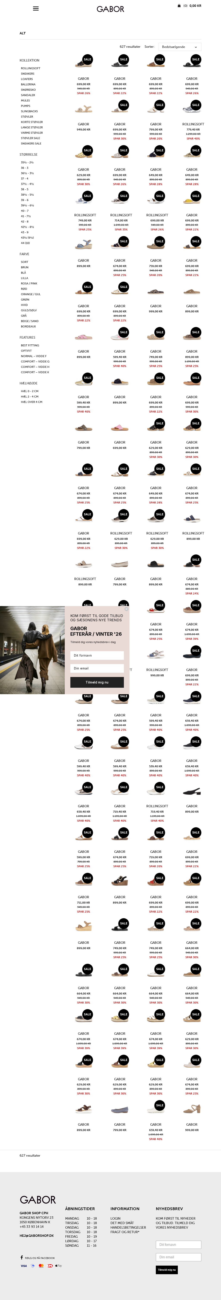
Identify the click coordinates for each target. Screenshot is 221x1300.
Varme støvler (32, 132)
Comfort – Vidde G (35, 361)
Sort (24, 262)
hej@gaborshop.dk (37, 1236)
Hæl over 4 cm (31, 402)
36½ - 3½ (27, 173)
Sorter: (150, 47)
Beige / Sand (30, 321)
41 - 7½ (26, 216)
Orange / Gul (31, 294)
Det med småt (122, 1223)
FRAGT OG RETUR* (124, 1232)
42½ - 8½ (27, 227)
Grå (24, 315)
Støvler (27, 116)
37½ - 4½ (27, 184)
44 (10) (25, 243)
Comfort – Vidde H (35, 366)
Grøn (25, 299)
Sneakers (27, 73)
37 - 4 (24, 178)
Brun (24, 267)
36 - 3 (24, 167)
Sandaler (28, 95)
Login (115, 1218)
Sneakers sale (31, 143)
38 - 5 (24, 189)
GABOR (83, 79)
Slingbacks (29, 111)
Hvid (24, 305)
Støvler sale (30, 138)
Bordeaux (28, 326)
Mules (25, 100)
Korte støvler (32, 122)
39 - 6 (24, 200)
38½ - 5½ (27, 194)
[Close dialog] (126, 609)
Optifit (26, 350)
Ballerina (28, 84)
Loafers (27, 79)
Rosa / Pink (29, 283)
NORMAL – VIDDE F (34, 356)
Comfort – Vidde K (35, 372)
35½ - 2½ (27, 162)
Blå (23, 272)
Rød (24, 288)
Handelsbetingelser (128, 1227)
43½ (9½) (27, 237)
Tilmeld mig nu (167, 1269)
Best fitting (30, 345)
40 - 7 (24, 210)
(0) (192, 6)
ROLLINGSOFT (30, 68)
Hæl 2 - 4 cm (29, 396)
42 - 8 (24, 221)
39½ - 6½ (27, 205)
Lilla (24, 278)
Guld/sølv (29, 310)
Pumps (25, 105)
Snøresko (28, 89)
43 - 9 (24, 232)
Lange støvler (32, 127)
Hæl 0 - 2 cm (29, 391)
